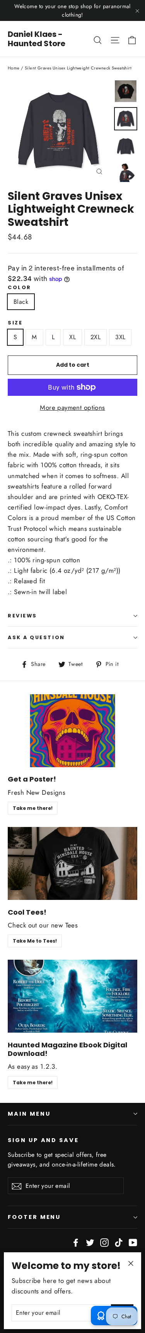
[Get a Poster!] (72, 730)
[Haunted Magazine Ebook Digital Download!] (72, 996)
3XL (120, 337)
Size (15, 323)
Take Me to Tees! (35, 941)
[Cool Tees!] (72, 863)
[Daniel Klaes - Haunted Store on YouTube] (133, 1241)
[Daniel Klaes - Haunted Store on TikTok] (118, 1241)
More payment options (72, 407)
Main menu (29, 1114)
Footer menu (34, 1217)
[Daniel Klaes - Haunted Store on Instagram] (104, 1241)
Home (14, 68)
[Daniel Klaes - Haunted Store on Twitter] (90, 1241)
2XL (95, 337)
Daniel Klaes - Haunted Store (36, 38)
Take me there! (33, 808)
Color (19, 287)
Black (21, 301)
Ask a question (36, 637)
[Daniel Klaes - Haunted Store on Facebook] (76, 1241)
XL (72, 337)
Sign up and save (43, 1140)
